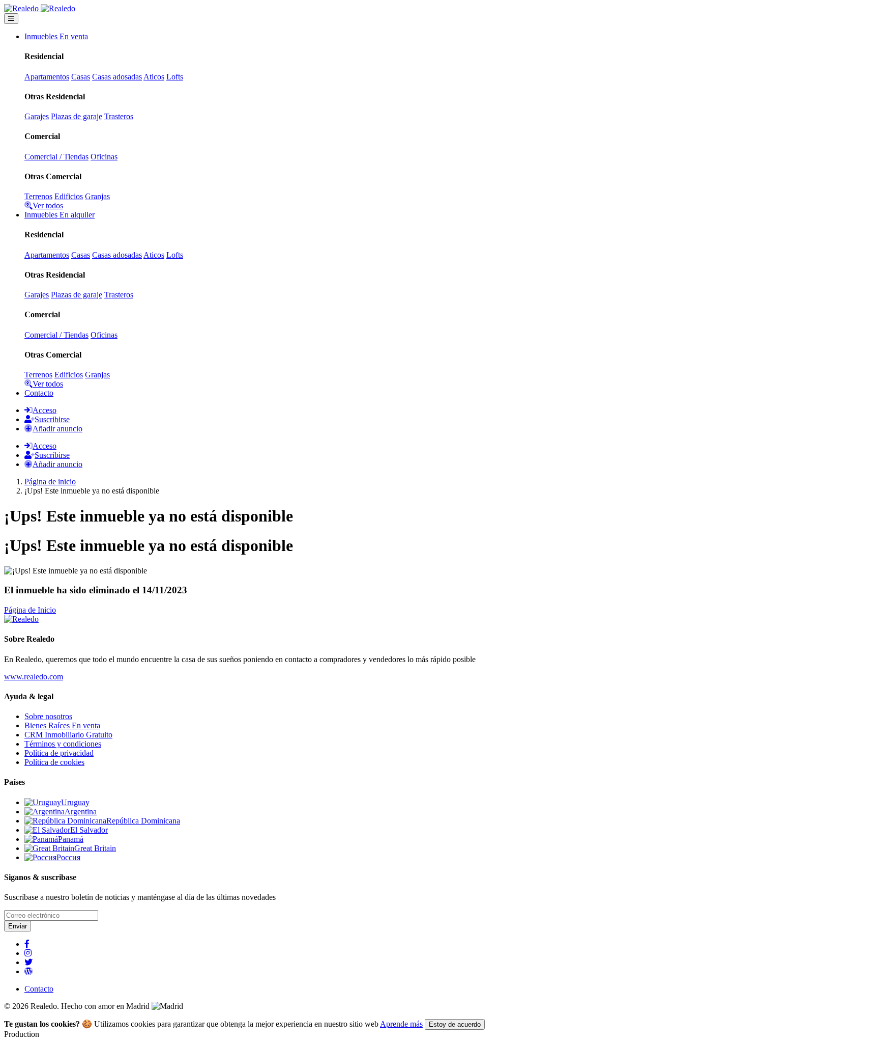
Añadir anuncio (57, 428)
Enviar (17, 926)
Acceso (44, 410)
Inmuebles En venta (56, 36)
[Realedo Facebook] (27, 944)
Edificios (68, 196)
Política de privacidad (59, 753)
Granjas (97, 196)
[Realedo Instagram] (28, 953)
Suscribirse (52, 419)
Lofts (174, 76)
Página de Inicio (30, 610)
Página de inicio (50, 481)
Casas (80, 76)
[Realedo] (21, 619)
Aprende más (401, 1024)
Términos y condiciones (62, 743)
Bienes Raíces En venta (62, 725)
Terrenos (38, 196)
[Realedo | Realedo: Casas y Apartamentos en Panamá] (39, 8)
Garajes (36, 116)
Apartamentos (46, 76)
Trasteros (118, 116)
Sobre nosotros (48, 716)
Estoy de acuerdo (455, 1024)
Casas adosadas (117, 76)
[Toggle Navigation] (11, 18)
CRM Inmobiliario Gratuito (68, 734)
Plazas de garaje (76, 116)
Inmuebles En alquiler (59, 214)
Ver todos (48, 205)
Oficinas (104, 156)
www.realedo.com (33, 676)
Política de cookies (54, 762)
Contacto (38, 393)
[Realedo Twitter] (28, 962)
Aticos (153, 76)
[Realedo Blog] (28, 971)
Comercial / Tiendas (56, 156)
